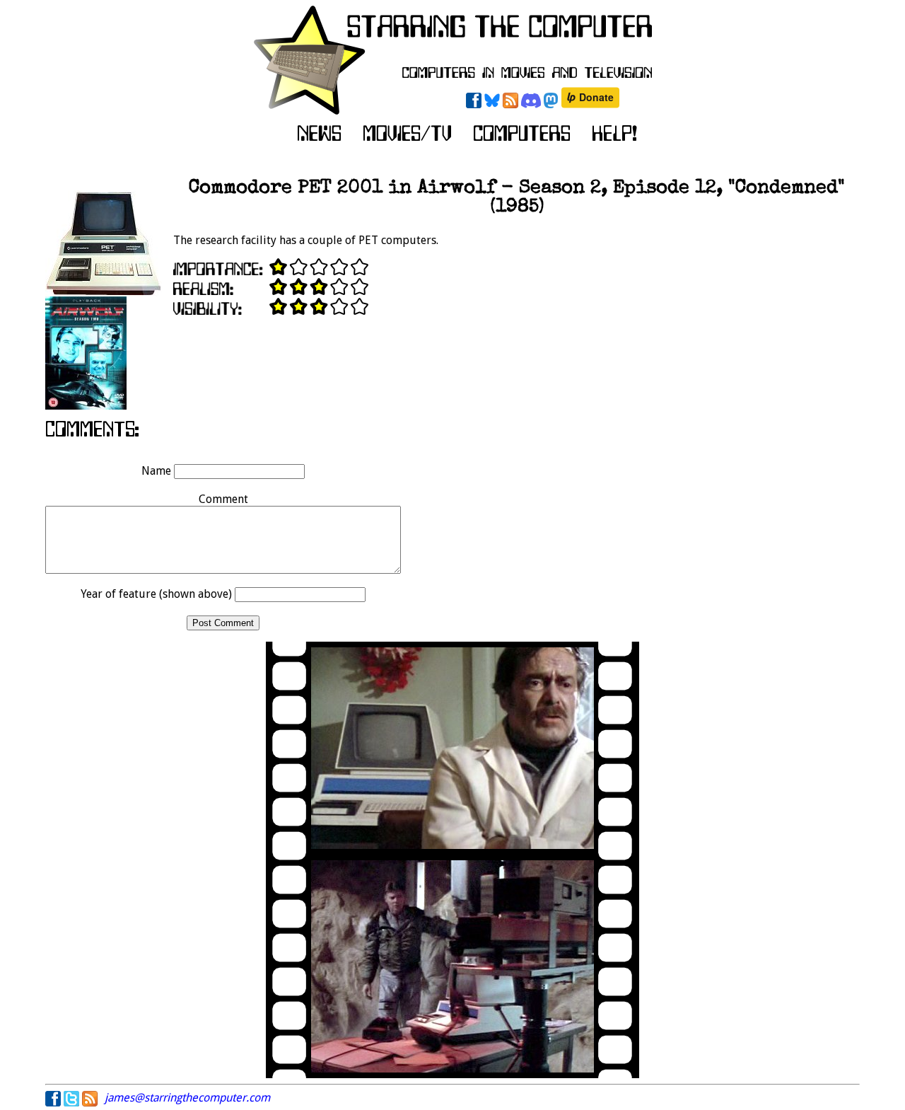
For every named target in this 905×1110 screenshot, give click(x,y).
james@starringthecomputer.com (187, 1097)
